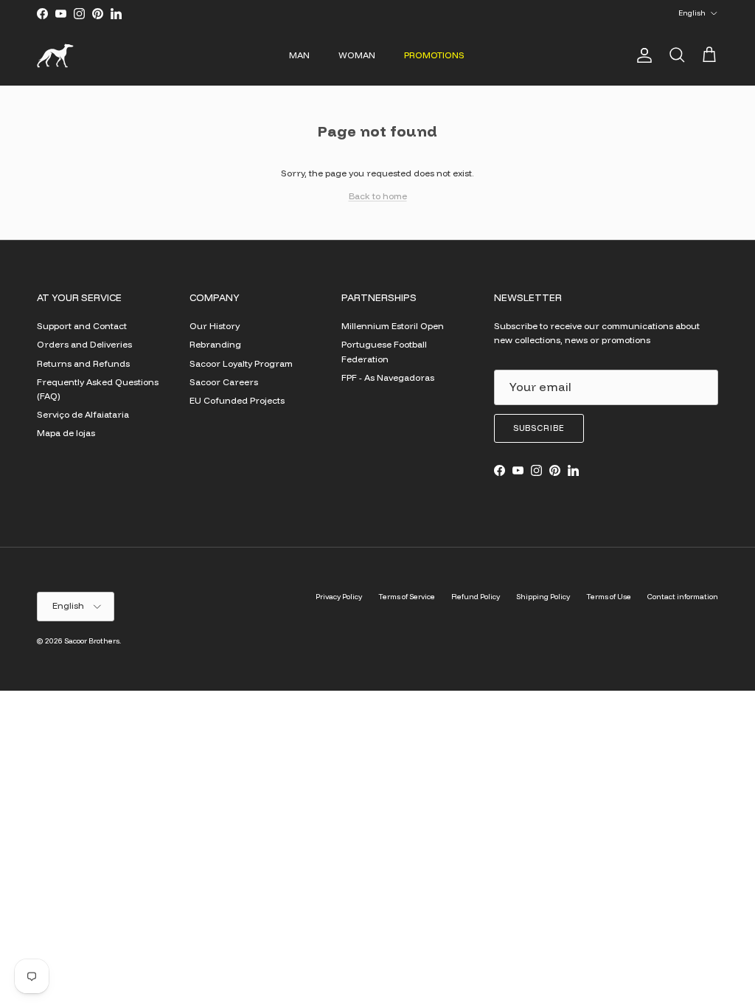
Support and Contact (82, 325)
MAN (299, 55)
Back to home (378, 195)
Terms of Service (406, 596)
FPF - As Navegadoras (387, 377)
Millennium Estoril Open (392, 325)
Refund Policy (475, 596)
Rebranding (215, 344)
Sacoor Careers (223, 381)
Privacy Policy (339, 596)
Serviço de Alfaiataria (83, 414)
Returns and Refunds (83, 363)
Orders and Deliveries (84, 344)
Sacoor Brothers (91, 641)
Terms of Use (608, 596)
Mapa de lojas (66, 432)
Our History (214, 325)
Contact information (682, 596)
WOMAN (356, 55)
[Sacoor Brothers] (55, 55)
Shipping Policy (543, 596)
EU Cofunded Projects (237, 400)
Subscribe (539, 428)
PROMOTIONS (434, 55)
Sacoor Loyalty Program (241, 363)
